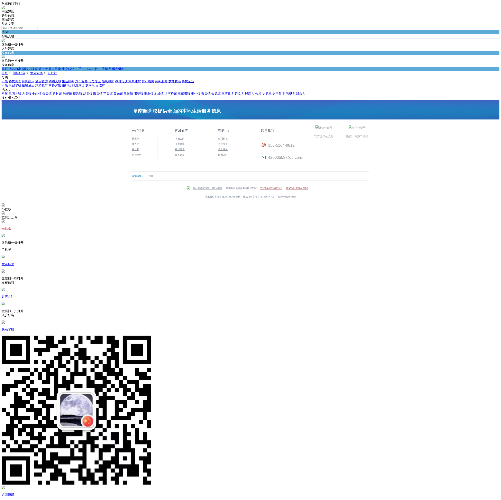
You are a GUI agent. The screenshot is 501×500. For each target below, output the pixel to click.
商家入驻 (223, 155)
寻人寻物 (55, 69)
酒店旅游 (36, 73)
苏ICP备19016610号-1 (271, 188)
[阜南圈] (3, 7)
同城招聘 (28, 69)
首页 (5, 69)
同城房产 (41, 69)
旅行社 (52, 73)
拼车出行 (91, 69)
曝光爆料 (118, 69)
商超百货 (180, 149)
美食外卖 (180, 144)
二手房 (80, 69)
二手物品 (105, 69)
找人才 (135, 144)
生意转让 (68, 69)
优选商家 (15, 69)
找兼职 (135, 149)
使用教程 (223, 138)
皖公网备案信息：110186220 (207, 188)
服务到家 (180, 155)
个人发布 (223, 149)
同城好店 (19, 73)
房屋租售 (136, 155)
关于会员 (223, 144)
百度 (151, 176)
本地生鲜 (180, 138)
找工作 (135, 138)
